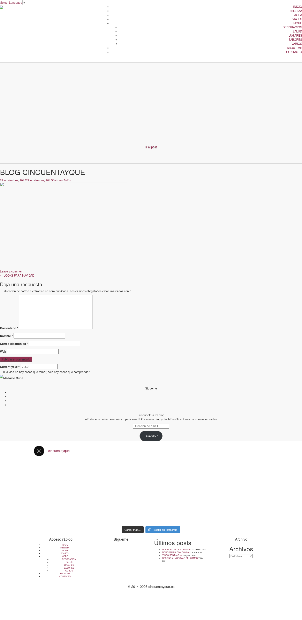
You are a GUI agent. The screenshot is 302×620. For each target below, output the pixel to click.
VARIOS (297, 44)
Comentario (9, 328)
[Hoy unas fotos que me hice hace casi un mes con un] (239, 481)
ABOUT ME (294, 48)
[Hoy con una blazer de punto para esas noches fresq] (121, 475)
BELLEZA (295, 11)
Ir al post (151, 147)
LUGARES (295, 35)
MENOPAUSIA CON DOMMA (176, 552)
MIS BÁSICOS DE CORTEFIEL (177, 549)
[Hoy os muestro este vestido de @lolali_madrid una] (180, 492)
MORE (297, 23)
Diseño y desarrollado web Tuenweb (151, 595)
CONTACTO (294, 52)
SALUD (297, 31)
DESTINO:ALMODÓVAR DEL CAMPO (180, 558)
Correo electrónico (14, 344)
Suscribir (151, 436)
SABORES (295, 39)
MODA (298, 15)
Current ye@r (10, 367)
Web (3, 351)
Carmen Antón (61, 180)
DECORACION (292, 27)
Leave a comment (11, 271)
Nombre (6, 336)
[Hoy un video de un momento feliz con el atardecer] (62, 471)
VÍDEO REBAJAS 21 (172, 555)
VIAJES (297, 19)
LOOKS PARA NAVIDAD (17, 275)
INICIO (297, 7)
